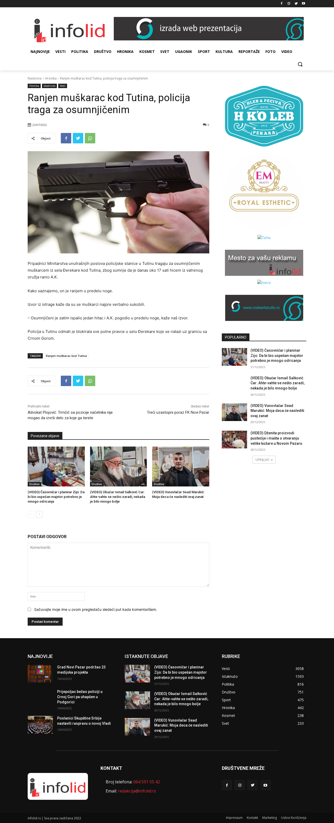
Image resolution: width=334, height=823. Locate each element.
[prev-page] (31, 514)
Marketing (269, 817)
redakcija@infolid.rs (137, 791)
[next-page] (39, 514)
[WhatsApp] (90, 138)
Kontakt (252, 817)
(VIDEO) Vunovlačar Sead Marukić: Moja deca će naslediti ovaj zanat (277, 411)
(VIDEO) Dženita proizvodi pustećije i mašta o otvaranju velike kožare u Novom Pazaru (276, 438)
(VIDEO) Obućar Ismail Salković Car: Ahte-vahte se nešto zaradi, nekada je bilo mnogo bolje (117, 496)
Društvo (34, 484)
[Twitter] (296, 4)
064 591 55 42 (146, 782)
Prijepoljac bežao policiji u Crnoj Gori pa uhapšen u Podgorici (80, 697)
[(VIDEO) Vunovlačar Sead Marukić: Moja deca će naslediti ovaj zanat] (180, 466)
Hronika (51, 78)
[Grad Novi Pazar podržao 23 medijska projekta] (40, 673)
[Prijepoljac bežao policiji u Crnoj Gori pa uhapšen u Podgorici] (40, 698)
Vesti (62, 86)
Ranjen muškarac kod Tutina (66, 356)
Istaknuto (49, 86)
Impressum (234, 817)
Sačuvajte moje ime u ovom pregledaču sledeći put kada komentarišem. (95, 609)
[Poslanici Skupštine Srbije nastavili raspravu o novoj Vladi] (40, 725)
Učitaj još (262, 459)
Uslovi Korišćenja (293, 817)
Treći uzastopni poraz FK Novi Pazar (178, 412)
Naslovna (34, 78)
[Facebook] (282, 4)
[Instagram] (289, 4)
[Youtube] (303, 4)
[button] (300, 64)
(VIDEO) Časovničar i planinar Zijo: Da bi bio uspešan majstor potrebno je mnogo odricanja (56, 496)
